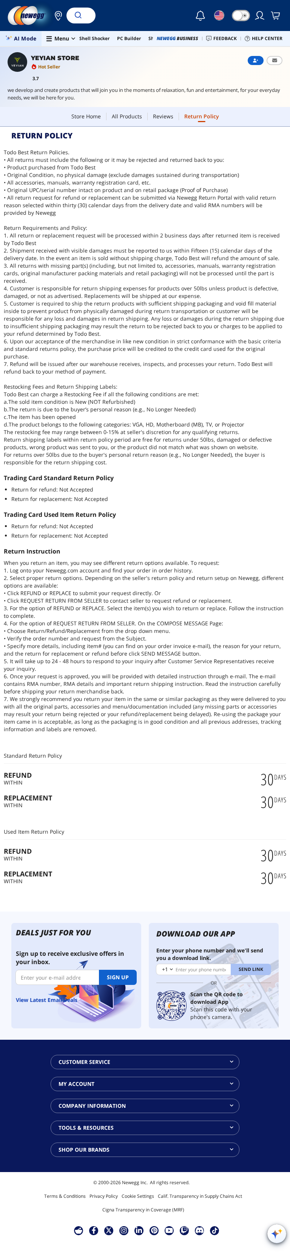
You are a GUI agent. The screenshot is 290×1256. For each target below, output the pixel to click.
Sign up (118, 977)
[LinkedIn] (139, 1230)
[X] (108, 1230)
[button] (56, 15)
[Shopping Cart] (276, 15)
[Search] (77, 15)
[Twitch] (184, 1230)
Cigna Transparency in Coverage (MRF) (143, 1209)
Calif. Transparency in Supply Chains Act (200, 1196)
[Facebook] (94, 1230)
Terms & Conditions (65, 1196)
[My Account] (260, 15)
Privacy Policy (103, 1196)
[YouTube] (169, 1230)
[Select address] (56, 15)
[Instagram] (124, 1230)
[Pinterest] (154, 1230)
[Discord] (199, 1230)
